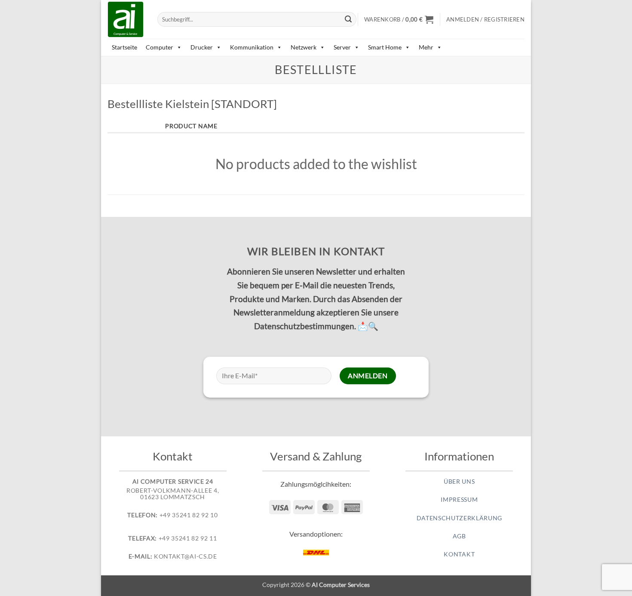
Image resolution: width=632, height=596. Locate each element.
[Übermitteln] (348, 19)
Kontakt (459, 554)
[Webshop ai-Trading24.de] (125, 19)
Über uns (459, 481)
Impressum (459, 499)
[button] (398, 19)
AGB (459, 536)
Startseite (124, 47)
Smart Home (385, 47)
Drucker (201, 47)
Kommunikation (251, 47)
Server (342, 47)
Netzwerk (303, 47)
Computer (159, 47)
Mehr (426, 47)
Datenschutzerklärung (460, 518)
